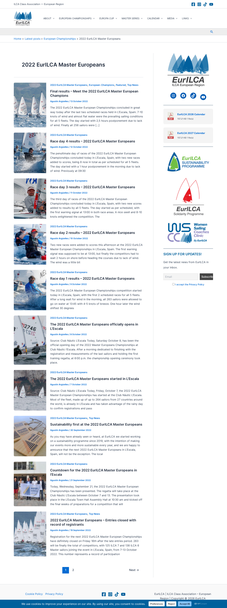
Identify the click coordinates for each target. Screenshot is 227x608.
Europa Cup (106, 18)
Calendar (153, 18)
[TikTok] (205, 4)
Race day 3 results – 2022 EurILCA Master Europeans (92, 187)
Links (185, 18)
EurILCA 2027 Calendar (191, 133)
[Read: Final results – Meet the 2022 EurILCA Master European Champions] (30, 104)
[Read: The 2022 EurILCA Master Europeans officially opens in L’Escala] (30, 340)
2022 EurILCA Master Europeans (68, 84)
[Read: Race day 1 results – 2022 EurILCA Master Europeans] (30, 289)
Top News (132, 84)
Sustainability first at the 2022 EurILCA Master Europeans (96, 424)
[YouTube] (211, 4)
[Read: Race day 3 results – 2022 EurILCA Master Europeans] (30, 198)
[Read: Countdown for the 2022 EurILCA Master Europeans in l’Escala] (30, 483)
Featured (121, 84)
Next (134, 570)
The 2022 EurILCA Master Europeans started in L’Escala (94, 379)
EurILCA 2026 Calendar (191, 114)
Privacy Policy (54, 594)
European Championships (75, 18)
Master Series (130, 18)
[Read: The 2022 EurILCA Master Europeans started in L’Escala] (30, 390)
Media (170, 18)
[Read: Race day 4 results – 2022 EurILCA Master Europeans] (30, 152)
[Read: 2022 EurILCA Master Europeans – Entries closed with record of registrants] (30, 533)
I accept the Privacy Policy (189, 284)
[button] (52, 18)
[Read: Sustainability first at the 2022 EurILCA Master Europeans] (30, 435)
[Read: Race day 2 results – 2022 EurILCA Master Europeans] (30, 244)
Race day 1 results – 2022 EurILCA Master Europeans (92, 279)
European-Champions (101, 84)
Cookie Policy (34, 594)
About (47, 18)
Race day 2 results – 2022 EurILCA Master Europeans (92, 233)
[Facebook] (193, 4)
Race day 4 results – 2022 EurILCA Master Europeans (92, 141)
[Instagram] (199, 4)
